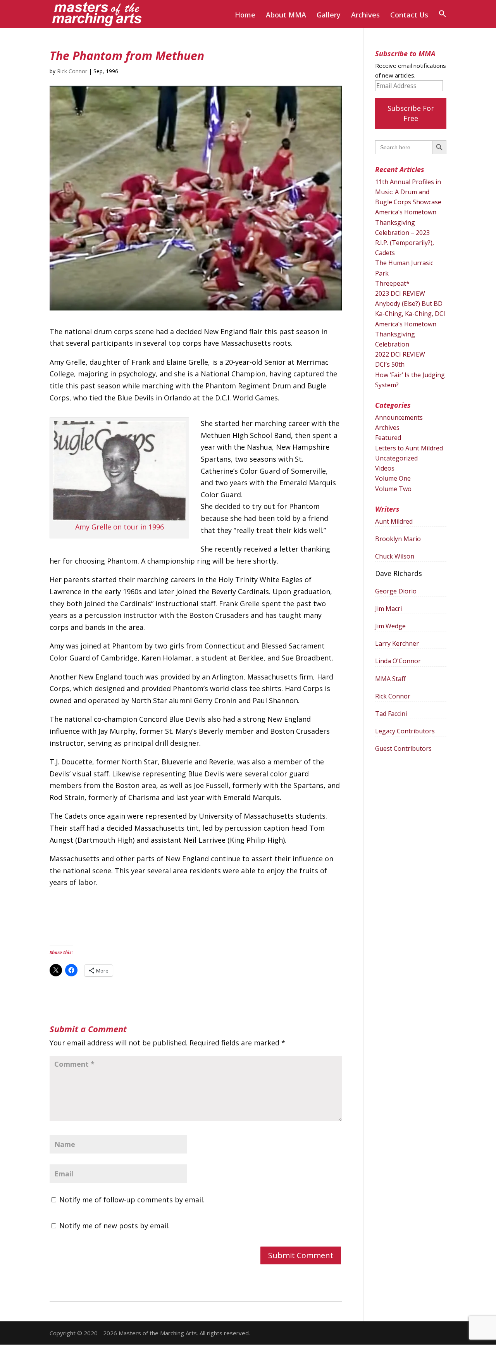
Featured (388, 437)
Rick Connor (72, 71)
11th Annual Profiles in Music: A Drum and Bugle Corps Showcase (408, 192)
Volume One (393, 478)
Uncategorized (396, 458)
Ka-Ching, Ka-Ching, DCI (410, 313)
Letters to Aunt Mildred (409, 448)
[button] (442, 19)
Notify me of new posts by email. (114, 1225)
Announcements (399, 417)
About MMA (286, 15)
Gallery (329, 15)
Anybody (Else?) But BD (409, 303)
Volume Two (393, 489)
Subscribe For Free (411, 112)
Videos (384, 468)
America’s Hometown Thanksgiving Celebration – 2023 (405, 222)
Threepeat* (392, 283)
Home (245, 15)
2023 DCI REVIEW (400, 293)
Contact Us (409, 15)
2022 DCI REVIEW (400, 354)
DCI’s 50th (390, 364)
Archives (365, 15)
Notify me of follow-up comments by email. (132, 1199)
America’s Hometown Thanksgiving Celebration (405, 334)
